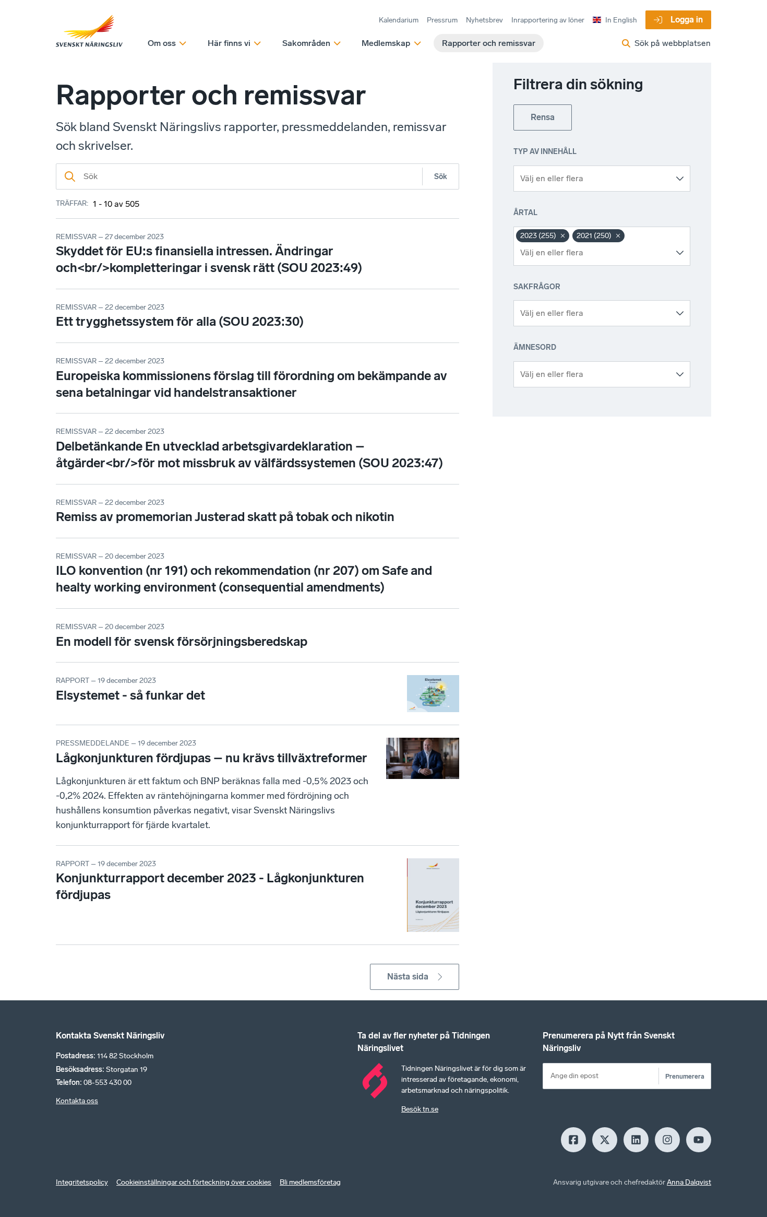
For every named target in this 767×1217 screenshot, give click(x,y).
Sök (440, 176)
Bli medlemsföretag (310, 1182)
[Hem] (89, 31)
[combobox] (594, 178)
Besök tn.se (419, 1109)
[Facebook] (573, 1139)
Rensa (543, 117)
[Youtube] (698, 1139)
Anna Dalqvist (689, 1182)
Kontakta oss (77, 1100)
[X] (604, 1139)
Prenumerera (684, 1076)
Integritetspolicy (82, 1182)
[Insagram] (667, 1139)
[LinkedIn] (636, 1139)
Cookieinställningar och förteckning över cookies (193, 1182)
